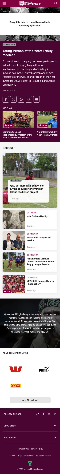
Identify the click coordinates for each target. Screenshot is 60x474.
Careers (12, 455)
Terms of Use (23, 448)
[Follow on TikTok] (37, 414)
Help (20, 455)
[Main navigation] (4, 3)
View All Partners (30, 400)
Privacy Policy (37, 448)
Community (9, 45)
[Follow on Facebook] (43, 414)
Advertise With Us (43, 455)
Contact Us (29, 455)
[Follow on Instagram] (55, 414)
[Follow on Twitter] (49, 414)
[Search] (55, 3)
